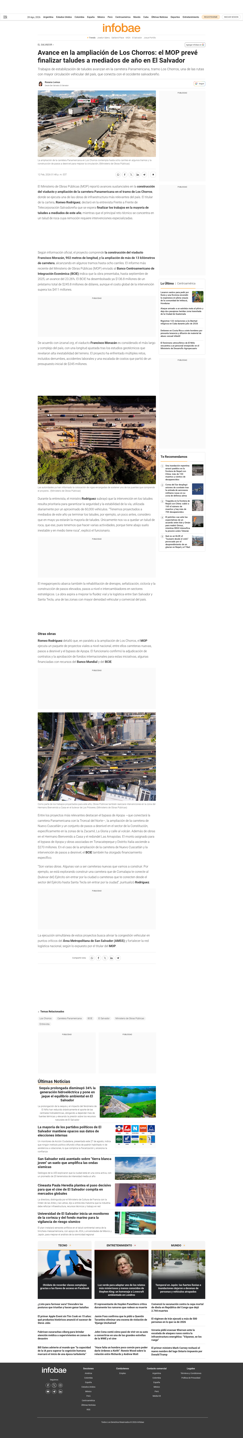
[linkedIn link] (60, 1391)
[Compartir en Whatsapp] (118, 174)
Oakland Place (117, 38)
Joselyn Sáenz (103, 38)
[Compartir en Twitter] (131, 174)
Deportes (175, 17)
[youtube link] (48, 1391)
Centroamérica (123, 17)
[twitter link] (54, 1385)
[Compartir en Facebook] (124, 174)
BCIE (90, 1018)
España (91, 17)
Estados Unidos (64, 17)
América (88, 1373)
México (101, 17)
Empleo (122, 1373)
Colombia (79, 17)
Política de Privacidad (190, 1378)
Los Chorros (45, 1018)
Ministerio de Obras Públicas (129, 1018)
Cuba (146, 17)
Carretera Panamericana (69, 1018)
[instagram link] (60, 1385)
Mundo (136, 17)
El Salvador (137, 38)
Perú (110, 17)
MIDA (128, 38)
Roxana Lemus (52, 82)
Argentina (48, 17)
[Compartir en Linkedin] (137, 174)
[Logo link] (121, 27)
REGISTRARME (210, 17)
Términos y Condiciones (191, 1373)
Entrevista (45, 1024)
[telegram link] (54, 1391)
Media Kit (157, 1396)
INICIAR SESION (231, 17)
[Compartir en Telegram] (144, 174)
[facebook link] (48, 1385)
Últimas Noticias (159, 17)
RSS (88, 1409)
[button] (5, 17)
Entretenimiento (191, 17)
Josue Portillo (150, 38)
